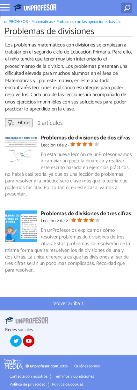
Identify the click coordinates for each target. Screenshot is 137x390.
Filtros (23, 122)
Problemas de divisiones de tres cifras (86, 213)
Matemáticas (42, 21)
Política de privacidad (28, 384)
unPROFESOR (16, 21)
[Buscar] (128, 8)
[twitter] (16, 341)
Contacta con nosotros (28, 376)
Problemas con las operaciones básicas (88, 21)
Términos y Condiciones (74, 376)
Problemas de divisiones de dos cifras (85, 138)
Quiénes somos (87, 366)
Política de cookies (67, 384)
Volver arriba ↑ (68, 303)
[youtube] (28, 341)
